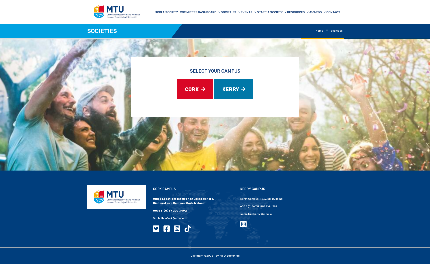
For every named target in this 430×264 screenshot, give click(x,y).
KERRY (231, 89)
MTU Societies (229, 255)
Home (319, 30)
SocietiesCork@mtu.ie (168, 218)
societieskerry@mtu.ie (256, 214)
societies (337, 30)
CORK (193, 89)
